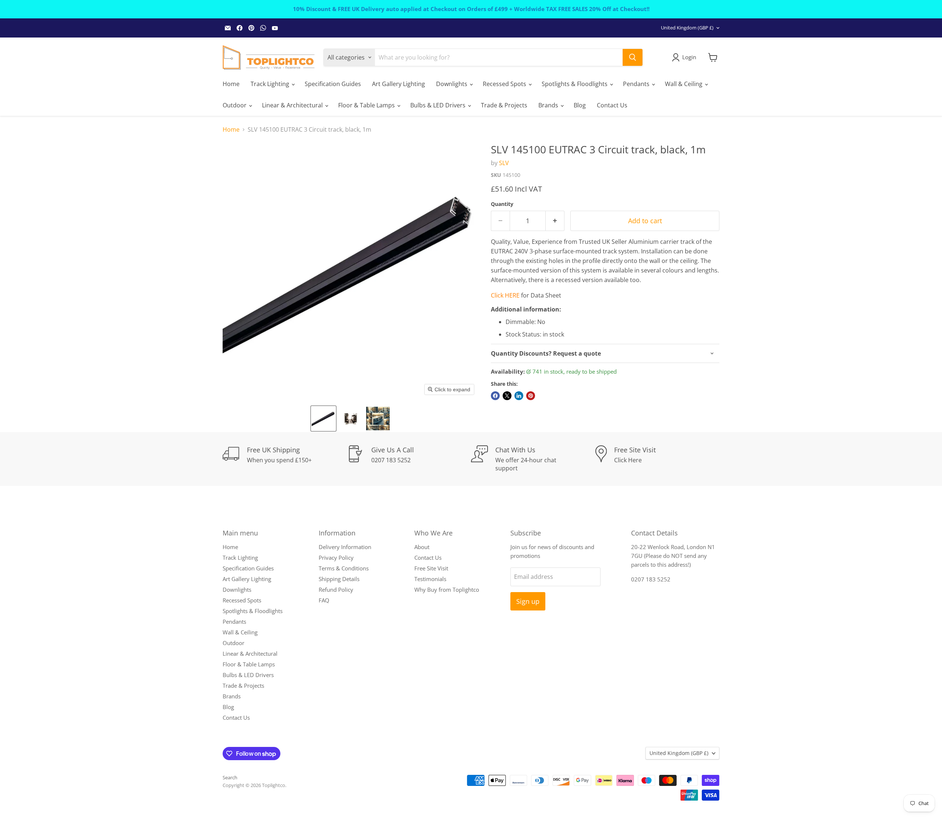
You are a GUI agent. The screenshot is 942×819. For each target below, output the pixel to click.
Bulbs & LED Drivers (438, 105)
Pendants (637, 84)
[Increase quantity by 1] (555, 221)
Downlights (452, 84)
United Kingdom (687, 27)
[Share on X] (507, 395)
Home (231, 84)
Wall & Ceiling (684, 84)
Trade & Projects (504, 105)
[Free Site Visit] (657, 459)
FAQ (324, 600)
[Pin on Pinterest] (530, 395)
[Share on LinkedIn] (518, 395)
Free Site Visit (431, 568)
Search (230, 777)
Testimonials (430, 579)
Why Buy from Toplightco (446, 589)
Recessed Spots (505, 84)
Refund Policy (336, 589)
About (421, 547)
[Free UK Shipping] (285, 459)
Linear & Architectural (293, 105)
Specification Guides (333, 84)
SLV (504, 163)
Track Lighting (271, 84)
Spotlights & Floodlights (575, 84)
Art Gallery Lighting (398, 84)
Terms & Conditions (344, 568)
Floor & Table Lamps (367, 105)
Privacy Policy (336, 557)
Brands (549, 105)
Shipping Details (339, 579)
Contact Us (612, 105)
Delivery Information (345, 547)
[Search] (632, 57)
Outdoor (235, 105)
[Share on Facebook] (495, 395)
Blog (580, 105)
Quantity (502, 204)
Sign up (527, 601)
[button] (323, 418)
